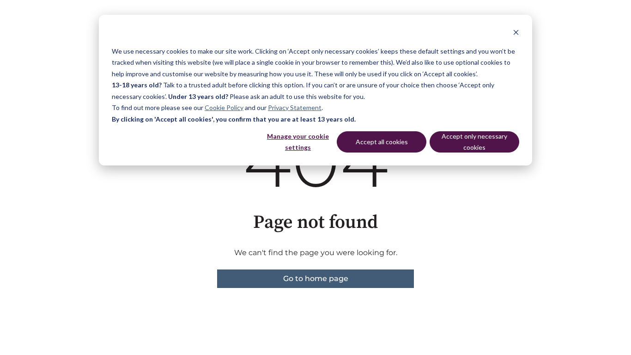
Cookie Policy (224, 107)
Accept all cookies (382, 142)
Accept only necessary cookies (474, 142)
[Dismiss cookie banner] (516, 33)
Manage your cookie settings (298, 142)
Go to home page (315, 278)
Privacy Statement (295, 107)
